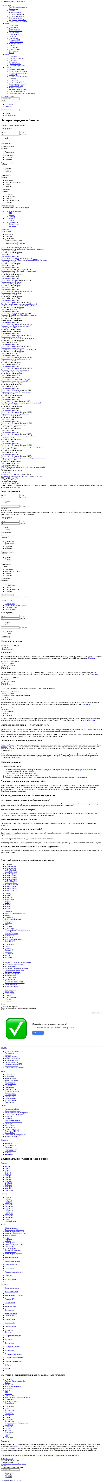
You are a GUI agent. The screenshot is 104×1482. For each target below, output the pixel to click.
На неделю (8, 1203)
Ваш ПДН (8, 1124)
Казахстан (8, 106)
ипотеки (4, 747)
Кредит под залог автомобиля (11, 293)
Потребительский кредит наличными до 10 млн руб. (19, 304)
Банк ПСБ (8, 923)
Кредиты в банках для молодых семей (18, 963)
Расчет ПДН (13, 75)
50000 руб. (8, 1188)
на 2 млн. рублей (11, 886)
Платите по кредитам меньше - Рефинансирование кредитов (22, 447)
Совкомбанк (9, 932)
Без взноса (8, 957)
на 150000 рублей (11, 874)
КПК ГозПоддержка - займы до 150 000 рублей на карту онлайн (23, 467)
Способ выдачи (6, 175)
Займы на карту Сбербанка (14, 1230)
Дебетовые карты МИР (17, 65)
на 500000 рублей (11, 881)
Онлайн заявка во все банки (18, 21)
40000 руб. (8, 1187)
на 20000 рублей (10, 866)
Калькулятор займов (12, 1109)
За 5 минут (8, 1365)
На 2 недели (9, 1206)
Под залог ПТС (14, 34)
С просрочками (14, 49)
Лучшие (7, 1434)
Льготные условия (7, 147)
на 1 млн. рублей (11, 883)
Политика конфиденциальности (12, 1455)
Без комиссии (9, 1421)
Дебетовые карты (15, 64)
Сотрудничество (10, 1145)
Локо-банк (8, 926)
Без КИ (7, 955)
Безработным (9, 1350)
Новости (8, 1152)
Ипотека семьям (10, 977)
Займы (7, 23)
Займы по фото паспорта (13, 1254)
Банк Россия (9, 937)
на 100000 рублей (11, 872)
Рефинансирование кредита (14, 981)
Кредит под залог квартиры (14, 970)
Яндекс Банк (9, 935)
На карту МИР (10, 1243)
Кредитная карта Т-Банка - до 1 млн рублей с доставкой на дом (23, 458)
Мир (6, 1436)
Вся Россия (9, 104)
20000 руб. (8, 1181)
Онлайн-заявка (6, 256)
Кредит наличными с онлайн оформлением (16, 392)
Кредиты (8, 5)
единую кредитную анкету (86, 770)
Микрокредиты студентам (14, 1295)
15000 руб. (8, 1179)
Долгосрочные (10, 1093)
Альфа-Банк (9, 917)
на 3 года (8, 904)
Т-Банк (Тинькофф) (11, 934)
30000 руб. (8, 1185)
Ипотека (12, 11)
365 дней (8, 1430)
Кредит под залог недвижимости (12, 348)
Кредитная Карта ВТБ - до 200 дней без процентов (18, 315)
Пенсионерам (13, 38)
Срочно (7, 1417)
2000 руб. (8, 1170)
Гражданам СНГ (14, 40)
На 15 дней (9, 1208)
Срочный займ (10, 1319)
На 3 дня (8, 1199)
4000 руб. (8, 1174)
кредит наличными (66, 731)
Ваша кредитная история (17, 84)
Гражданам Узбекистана (13, 1361)
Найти (3, 100)
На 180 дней (9, 1217)
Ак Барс (7, 915)
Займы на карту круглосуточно (15, 1233)
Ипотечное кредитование (14, 964)
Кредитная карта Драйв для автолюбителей (16, 326)
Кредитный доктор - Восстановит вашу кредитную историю (22, 476)
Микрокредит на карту (13, 1261)
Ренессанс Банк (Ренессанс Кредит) (17, 930)
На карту (12, 217)
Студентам (12, 36)
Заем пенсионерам (11, 1292)
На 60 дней (9, 1214)
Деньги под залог (11, 984)
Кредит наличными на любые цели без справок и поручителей (22, 249)
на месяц (8, 895)
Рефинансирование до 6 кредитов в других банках (18, 436)
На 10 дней (9, 1204)
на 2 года (8, 903)
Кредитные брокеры (16, 87)
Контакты (8, 1143)
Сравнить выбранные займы (11, 1480)
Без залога (8, 1339)
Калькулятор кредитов (16, 69)
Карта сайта (9, 1154)
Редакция (49, 1455)
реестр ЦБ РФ (16, 1446)
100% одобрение (10, 1098)
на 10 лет (8, 908)
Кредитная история (7, 163)
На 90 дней (9, 1215)
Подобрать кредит (7, 206)
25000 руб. (8, 1183)
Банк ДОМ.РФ (10, 941)
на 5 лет (7, 906)
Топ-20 (11, 53)
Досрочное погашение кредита (15, 605)
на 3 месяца (9, 897)
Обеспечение (5, 189)
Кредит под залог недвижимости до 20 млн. (16, 381)
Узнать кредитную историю (18, 73)
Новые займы (13, 27)
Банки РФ (8, 1116)
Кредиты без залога (11, 966)
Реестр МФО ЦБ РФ (16, 86)
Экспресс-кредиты (15, 18)
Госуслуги (8, 1001)
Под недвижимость (11, 997)
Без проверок (13, 51)
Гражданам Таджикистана (14, 1358)
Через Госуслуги (10, 1095)
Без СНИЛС (9, 1330)
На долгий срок (10, 1221)
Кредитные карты (15, 12)
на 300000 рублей (11, 877)
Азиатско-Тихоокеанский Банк (15, 913)
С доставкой (13, 60)
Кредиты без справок (16, 16)
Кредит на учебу (10, 975)
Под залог (12, 226)
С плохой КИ (13, 47)
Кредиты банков (10, 115)
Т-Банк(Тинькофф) (15, 211)
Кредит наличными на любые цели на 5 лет (16, 359)
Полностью (92, 658)
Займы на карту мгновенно (14, 1232)
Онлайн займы (14, 25)
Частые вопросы (10, 609)
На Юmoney (9, 1239)
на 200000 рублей (11, 875)
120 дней (8, 1428)
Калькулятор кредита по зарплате (16, 1113)
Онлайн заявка (20, 2)
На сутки (8, 1197)
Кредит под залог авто (12, 972)
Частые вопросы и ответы (18, 89)
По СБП (8, 1241)
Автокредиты (13, 9)
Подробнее (15, 256)
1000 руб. (8, 1168)
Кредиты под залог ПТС (17, 20)
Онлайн (11, 215)
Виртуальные (9, 1432)
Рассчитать (5, 636)
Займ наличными (11, 1235)
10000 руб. (8, 1177)
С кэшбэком (13, 56)
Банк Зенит (9, 921)
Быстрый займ (10, 604)
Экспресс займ (10, 1323)
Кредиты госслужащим (13, 973)
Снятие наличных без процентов (16, 1423)
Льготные (8, 1426)
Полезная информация (17, 91)
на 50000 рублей (10, 870)
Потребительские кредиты (18, 7)
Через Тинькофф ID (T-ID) (14, 1244)
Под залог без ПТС (11, 1265)
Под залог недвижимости (14, 1272)
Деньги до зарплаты (16, 42)
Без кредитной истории (13, 1336)
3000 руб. (8, 1172)
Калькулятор (13, 222)
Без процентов (14, 32)
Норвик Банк (9, 928)
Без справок (13, 62)
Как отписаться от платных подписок (22, 93)
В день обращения (11, 986)
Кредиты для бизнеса (16, 14)
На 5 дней (8, 1201)
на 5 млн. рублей (11, 890)
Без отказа (8, 952)
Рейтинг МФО (14, 80)
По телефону (9, 1268)
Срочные (12, 45)
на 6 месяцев (9, 899)
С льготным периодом (16, 58)
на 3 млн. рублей (11, 888)
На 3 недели (9, 1210)
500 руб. (8, 1166)
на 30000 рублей (10, 868)
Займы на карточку (11, 1228)
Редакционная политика (62, 1455)
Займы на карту (14, 29)
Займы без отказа (15, 43)
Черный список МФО (16, 82)
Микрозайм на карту (12, 1257)
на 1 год (7, 901)
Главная (7, 113)
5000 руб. (8, 1176)
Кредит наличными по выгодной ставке (15, 414)
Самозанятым (9, 1102)
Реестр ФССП (10, 1133)
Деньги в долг (10, 1315)
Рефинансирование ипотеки (14, 983)
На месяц (12, 218)
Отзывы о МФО (10, 1127)
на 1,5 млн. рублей (11, 885)
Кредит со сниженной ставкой (11, 282)
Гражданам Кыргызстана (13, 1354)
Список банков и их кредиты (19, 76)
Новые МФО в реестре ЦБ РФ (15, 1135)
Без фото (8, 1332)
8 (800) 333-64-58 (7, 1459)
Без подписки (9, 1343)
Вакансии (8, 1147)
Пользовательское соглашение (34, 1455)
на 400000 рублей (11, 879)
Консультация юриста (12, 1120)
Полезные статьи (11, 607)
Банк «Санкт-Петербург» (13, 919)
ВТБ (10, 213)
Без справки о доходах (12, 1347)
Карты (7, 54)
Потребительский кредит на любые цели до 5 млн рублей (21, 403)
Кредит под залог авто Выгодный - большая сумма (18, 271)
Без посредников (10, 1100)
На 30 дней (9, 1212)
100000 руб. (9, 1190)
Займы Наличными (15, 31)
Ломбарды (12, 78)
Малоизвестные (10, 1306)
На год (11, 220)
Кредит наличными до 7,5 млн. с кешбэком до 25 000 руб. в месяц (24, 260)
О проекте (4, 1140)
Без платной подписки (13, 1250)
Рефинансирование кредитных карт (13, 425)
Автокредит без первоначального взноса (15, 370)
